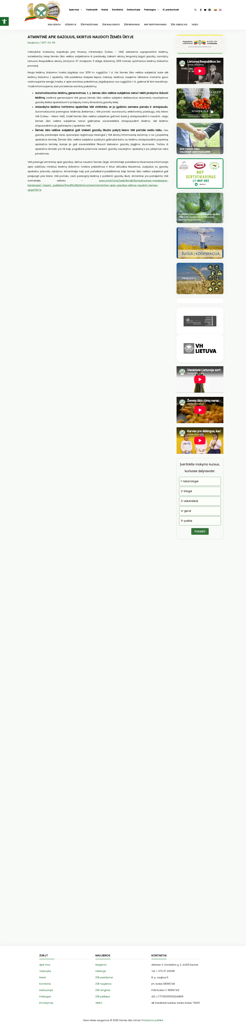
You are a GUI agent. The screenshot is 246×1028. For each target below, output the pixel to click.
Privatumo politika (152, 1020)
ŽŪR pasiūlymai (104, 977)
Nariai (104, 9)
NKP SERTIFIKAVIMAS (155, 24)
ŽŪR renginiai (102, 990)
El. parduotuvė (171, 9)
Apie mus (74, 9)
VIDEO (195, 24)
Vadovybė (91, 9)
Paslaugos (150, 9)
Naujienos (33, 42)
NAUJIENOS (54, 24)
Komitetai (117, 9)
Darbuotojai (133, 9)
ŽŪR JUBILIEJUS (179, 24)
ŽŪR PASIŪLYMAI (89, 24)
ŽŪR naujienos (103, 983)
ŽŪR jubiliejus (102, 996)
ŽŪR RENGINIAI (132, 24)
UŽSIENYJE (70, 24)
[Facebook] (201, 10)
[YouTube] (205, 10)
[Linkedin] (209, 10)
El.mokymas (46, 1003)
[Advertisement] (98, 234)
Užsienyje (100, 971)
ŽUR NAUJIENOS (111, 24)
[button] (4, 21)
